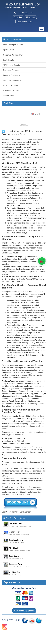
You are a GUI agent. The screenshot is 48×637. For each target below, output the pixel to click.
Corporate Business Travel (13, 55)
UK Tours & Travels (10, 85)
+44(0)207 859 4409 (24, 12)
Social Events (8, 60)
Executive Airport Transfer (13, 44)
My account (30, 17)
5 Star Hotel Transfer (11, 90)
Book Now (18, 17)
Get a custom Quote (24, 21)
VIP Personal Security (11, 65)
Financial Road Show (11, 75)
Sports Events (8, 49)
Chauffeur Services (13, 39)
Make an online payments (24, 610)
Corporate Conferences (12, 80)
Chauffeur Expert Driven (15, 518)
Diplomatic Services (10, 70)
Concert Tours (8, 95)
